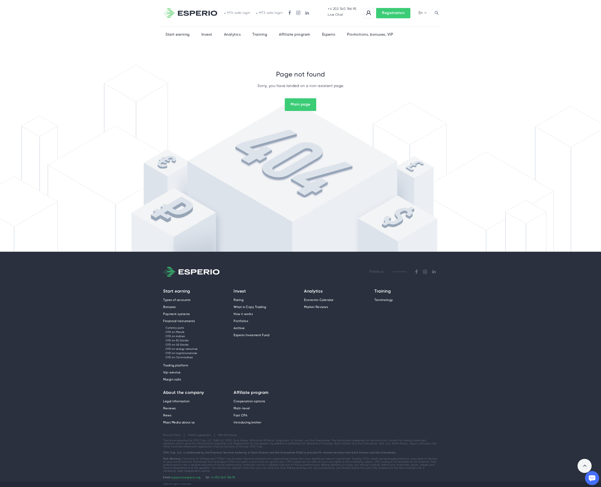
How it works (243, 314)
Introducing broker (247, 422)
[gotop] (585, 466)
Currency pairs (175, 328)
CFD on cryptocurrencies (181, 353)
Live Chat (335, 15)
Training (259, 35)
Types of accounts (177, 300)
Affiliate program (251, 393)
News (167, 415)
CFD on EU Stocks (177, 340)
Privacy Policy (172, 435)
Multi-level (242, 408)
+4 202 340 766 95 (342, 9)
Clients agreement (199, 435)
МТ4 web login (238, 13)
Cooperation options (249, 401)
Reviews (169, 408)
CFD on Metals (175, 332)
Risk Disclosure (227, 435)
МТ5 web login (271, 13)
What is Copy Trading (250, 307)
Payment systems (176, 314)
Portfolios (241, 321)
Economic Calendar (319, 300)
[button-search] (436, 13)
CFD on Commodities (179, 357)
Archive (239, 328)
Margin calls (172, 379)
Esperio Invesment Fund (251, 335)
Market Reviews (316, 307)
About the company (183, 393)
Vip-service (172, 372)
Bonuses (169, 307)
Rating (238, 300)
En (421, 13)
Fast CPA (240, 415)
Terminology (383, 300)
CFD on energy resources (182, 349)
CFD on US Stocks (177, 344)
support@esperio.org (186, 477)
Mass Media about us (179, 422)
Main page (300, 105)
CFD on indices (175, 336)
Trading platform (175, 365)
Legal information (176, 401)
